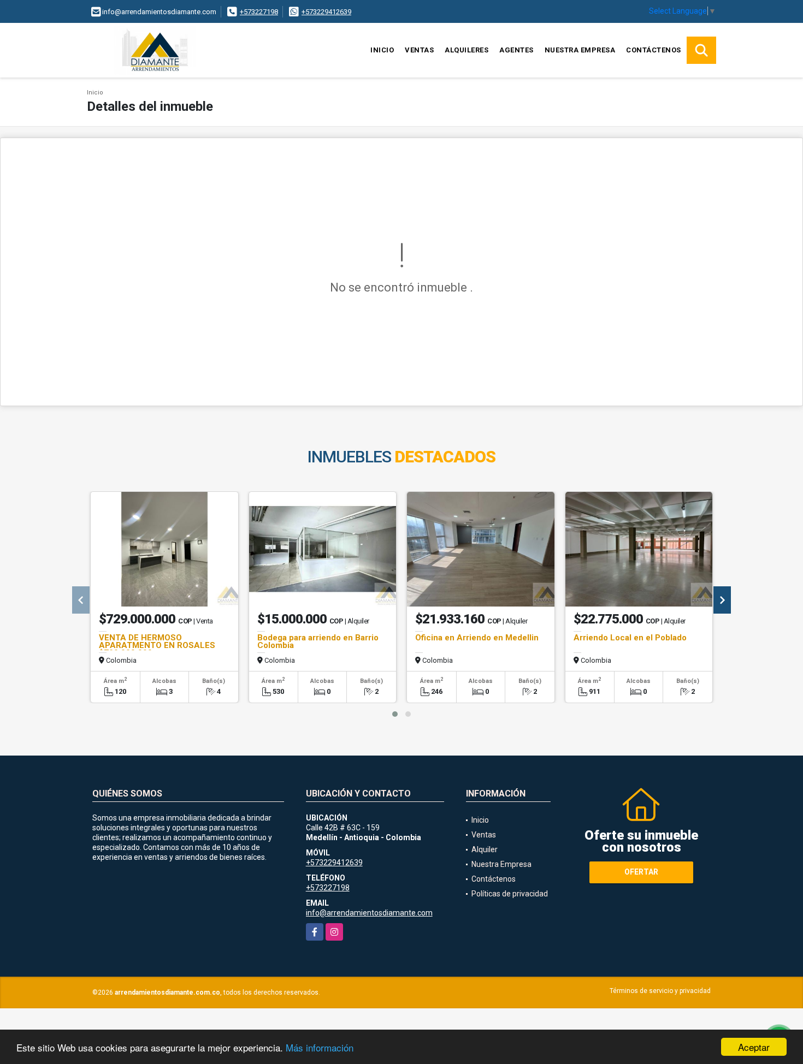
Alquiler (484, 849)
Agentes (516, 50)
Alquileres (466, 50)
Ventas (419, 50)
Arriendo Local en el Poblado (630, 638)
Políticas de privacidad (509, 893)
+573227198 (259, 12)
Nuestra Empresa (580, 50)
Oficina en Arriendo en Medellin (477, 638)
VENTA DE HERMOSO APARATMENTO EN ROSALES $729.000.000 (157, 645)
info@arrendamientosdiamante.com (369, 912)
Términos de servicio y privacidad (660, 991)
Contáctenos (653, 50)
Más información (319, 1047)
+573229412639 (326, 12)
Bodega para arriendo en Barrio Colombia (318, 641)
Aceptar (754, 1047)
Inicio (382, 50)
